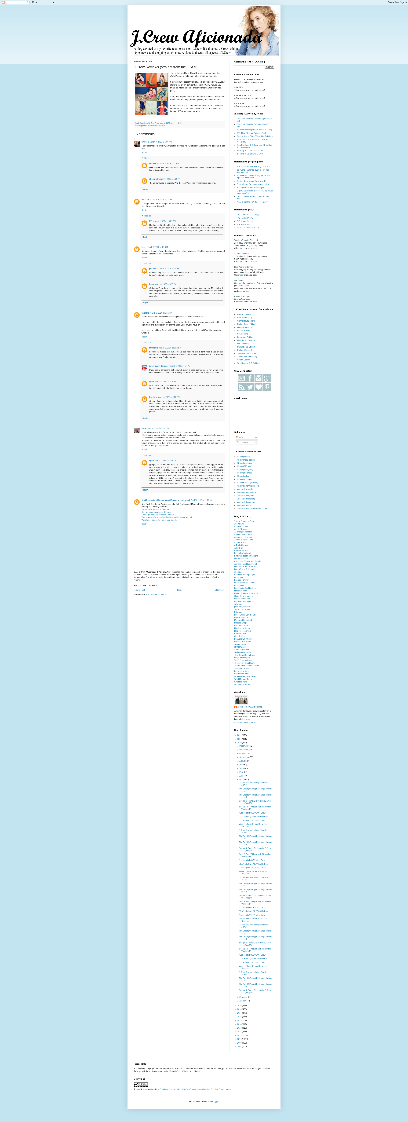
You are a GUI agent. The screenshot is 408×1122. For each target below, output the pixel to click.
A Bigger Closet (241, 526)
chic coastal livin (241, 558)
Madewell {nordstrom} (246, 492)
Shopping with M (241, 650)
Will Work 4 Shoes (242, 684)
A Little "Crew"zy (241, 529)
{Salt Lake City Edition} (246, 353)
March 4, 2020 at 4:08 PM (166, 461)
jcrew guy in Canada (158, 366)
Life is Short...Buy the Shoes (246, 615)
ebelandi (238, 572)
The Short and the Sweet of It (246, 666)
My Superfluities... (242, 625)
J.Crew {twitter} (243, 476)
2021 (239, 739)
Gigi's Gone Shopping (243, 596)
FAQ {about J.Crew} (245, 218)
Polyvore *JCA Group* (243, 639)
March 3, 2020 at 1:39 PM (168, 269)
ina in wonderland (242, 599)
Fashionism (239, 585)
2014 (239, 1024)
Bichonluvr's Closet (242, 553)
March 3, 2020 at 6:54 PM (179, 366)
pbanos (152, 163)
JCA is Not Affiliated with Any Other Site (253, 167)
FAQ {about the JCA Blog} (248, 215)
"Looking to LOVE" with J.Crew (250, 151)
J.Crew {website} (244, 456)
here (241, 248)
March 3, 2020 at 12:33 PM (158, 247)
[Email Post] (179, 123)
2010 (239, 1039)
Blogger (215, 1101)
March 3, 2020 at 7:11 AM (168, 163)
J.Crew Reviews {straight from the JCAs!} (254, 130)
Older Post (219, 590)
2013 (239, 1028)
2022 (239, 735)
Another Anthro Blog (243, 534)
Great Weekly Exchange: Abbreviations (253, 184)
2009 (239, 1043)
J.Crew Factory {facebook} (248, 486)
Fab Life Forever (241, 580)
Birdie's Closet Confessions (246, 556)
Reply (144, 152)
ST (150, 221)
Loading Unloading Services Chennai (158, 515)
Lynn (144, 247)
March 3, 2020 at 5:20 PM (170, 179)
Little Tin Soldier (241, 617)
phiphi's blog (239, 636)
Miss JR (145, 199)
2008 (239, 1046)
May (241, 772)
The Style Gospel (241, 668)
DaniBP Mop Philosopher (245, 569)
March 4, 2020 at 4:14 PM (166, 381)
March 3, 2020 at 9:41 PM (158, 428)
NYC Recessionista (242, 631)
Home (179, 590)
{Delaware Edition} (245, 327)
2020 (239, 743)
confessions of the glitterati (245, 564)
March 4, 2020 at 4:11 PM (165, 284)
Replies (147, 158)
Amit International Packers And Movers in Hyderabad (166, 500)
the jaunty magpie (242, 658)
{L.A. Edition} (242, 334)
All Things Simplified (243, 532)
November (244, 750)
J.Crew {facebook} (244, 463)
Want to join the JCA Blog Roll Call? (252, 202)
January (243, 1001)
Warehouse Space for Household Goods (159, 520)
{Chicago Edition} (244, 317)
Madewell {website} (245, 489)
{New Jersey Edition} (246, 340)
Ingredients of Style (242, 601)
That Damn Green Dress (244, 655)
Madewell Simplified (243, 620)
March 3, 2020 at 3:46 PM (161, 313)
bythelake (153, 348)
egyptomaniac (240, 577)
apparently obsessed (243, 537)
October (243, 753)
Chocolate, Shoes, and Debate (247, 561)
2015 (239, 1020)
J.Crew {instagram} (245, 470)
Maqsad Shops (240, 623)
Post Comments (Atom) (156, 594)
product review (147, 126)
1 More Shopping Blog (244, 521)
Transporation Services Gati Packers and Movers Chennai (167, 517)
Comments (243, 442)
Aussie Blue (239, 548)
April (241, 776)
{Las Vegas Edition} (245, 337)
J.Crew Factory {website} (247, 482)
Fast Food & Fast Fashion (245, 588)
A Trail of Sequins (241, 545)
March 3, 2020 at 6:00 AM (161, 142)
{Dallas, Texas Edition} (246, 324)
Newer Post (140, 590)
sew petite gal (240, 644)
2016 (239, 1017)
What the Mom (240, 682)
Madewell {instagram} (246, 502)
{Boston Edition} (244, 314)
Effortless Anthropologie (244, 575)
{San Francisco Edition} (247, 357)
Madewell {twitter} (244, 505)
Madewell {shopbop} (246, 496)
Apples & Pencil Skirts (243, 540)
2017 (239, 1013)
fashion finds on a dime (244, 583)
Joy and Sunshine (242, 609)
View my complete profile (245, 723)
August (242, 761)
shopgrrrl (153, 179)
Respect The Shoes (242, 642)
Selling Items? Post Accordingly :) (251, 188)
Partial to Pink (240, 633)
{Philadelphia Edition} (246, 347)
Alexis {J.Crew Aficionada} (249, 707)
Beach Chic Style (241, 551)
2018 (239, 1009)
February (243, 997)
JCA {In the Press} (244, 224)
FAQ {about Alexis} (245, 221)
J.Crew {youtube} (244, 479)
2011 (239, 1035)
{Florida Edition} (244, 331)
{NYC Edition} (243, 344)
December (244, 746)
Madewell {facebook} (246, 499)
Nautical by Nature (242, 628)
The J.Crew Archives (243, 660)
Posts (240, 437)
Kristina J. (238, 612)
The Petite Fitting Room (244, 663)
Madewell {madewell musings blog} (252, 508)
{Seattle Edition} (244, 360)
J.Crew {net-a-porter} (246, 460)
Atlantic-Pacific (240, 542)
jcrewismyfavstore (242, 607)
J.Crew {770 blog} (244, 466)
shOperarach (240, 647)
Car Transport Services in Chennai (156, 512)
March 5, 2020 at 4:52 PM (169, 397)
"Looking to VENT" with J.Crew (250, 154)
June (241, 768)
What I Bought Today (243, 679)
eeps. (144, 428)
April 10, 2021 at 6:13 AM (201, 500)
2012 (239, 1031)
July (241, 764)
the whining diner (241, 671)
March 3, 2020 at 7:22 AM (161, 199)
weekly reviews (159, 126)
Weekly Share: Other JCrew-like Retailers (255, 136)
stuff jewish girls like (242, 652)
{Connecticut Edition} (246, 321)
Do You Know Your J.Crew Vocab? (251, 181)
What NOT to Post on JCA (248, 228)
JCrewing (238, 604)
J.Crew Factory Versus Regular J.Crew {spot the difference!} (253, 176)
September (244, 757)
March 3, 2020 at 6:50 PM (170, 348)
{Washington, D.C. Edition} (248, 363)
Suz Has (145, 313)
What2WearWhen (242, 674)
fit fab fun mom (240, 591)
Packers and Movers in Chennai (155, 509)
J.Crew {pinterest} (244, 473)
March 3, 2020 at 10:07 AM (164, 221)
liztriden (145, 142)
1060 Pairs (239, 524)
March (242, 779)
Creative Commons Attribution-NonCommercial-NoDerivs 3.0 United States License (196, 1089)
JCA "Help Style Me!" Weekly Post (251, 133)
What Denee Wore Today (245, 676)
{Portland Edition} (244, 350)
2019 (239, 1006)
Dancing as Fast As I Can (245, 566)
